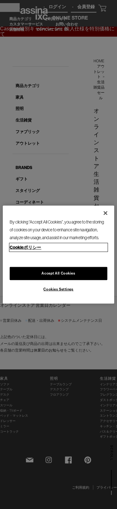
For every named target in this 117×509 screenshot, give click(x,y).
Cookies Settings (58, 289)
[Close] (105, 213)
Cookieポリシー (25, 247)
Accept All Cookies (58, 273)
